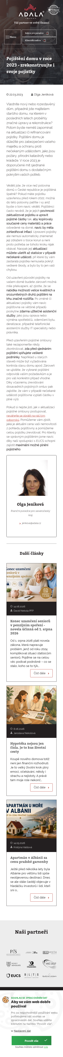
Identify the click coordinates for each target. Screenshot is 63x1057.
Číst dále (40, 673)
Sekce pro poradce (34, 33)
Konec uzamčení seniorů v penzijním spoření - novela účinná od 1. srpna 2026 (31, 627)
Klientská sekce (33, 40)
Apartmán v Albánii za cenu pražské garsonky (29, 860)
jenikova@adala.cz (31, 523)
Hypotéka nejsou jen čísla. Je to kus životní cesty (28, 748)
